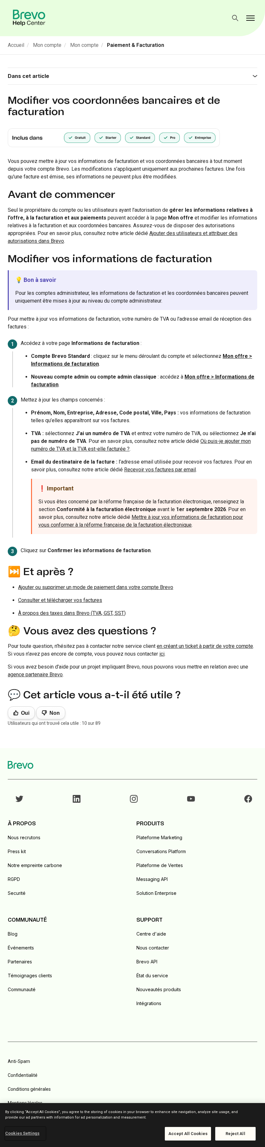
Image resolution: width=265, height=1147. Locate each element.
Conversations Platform (161, 851)
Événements (21, 947)
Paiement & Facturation (135, 45)
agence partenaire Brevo (35, 674)
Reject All (235, 1133)
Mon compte (47, 45)
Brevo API (146, 961)
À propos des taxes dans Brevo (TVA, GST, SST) (72, 613)
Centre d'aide (151, 934)
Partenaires (20, 961)
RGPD (14, 879)
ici (161, 654)
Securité (17, 893)
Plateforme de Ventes (159, 865)
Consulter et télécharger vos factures (60, 600)
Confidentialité (22, 1075)
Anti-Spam (19, 1061)
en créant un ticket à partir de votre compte (205, 646)
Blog (12, 934)
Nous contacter (152, 947)
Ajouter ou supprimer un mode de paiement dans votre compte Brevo (95, 587)
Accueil (16, 45)
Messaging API (152, 879)
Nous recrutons (24, 837)
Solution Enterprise (156, 893)
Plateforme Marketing (159, 837)
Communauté (22, 989)
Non (54, 713)
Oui (25, 713)
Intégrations (148, 1003)
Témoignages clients (30, 975)
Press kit (17, 851)
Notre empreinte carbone (35, 865)
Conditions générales (29, 1089)
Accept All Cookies (187, 1133)
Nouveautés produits (158, 989)
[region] (132, 1125)
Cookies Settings (22, 1133)
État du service (152, 975)
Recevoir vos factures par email (160, 469)
